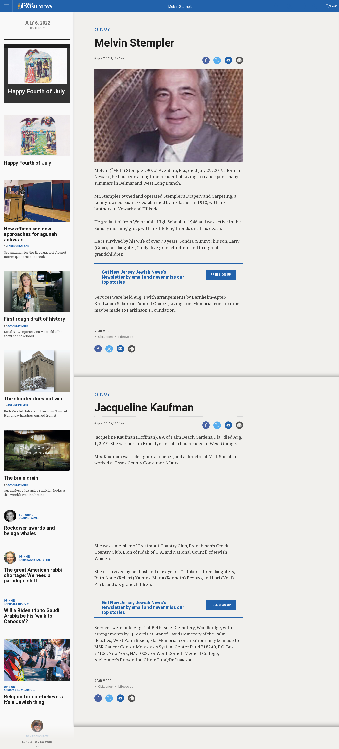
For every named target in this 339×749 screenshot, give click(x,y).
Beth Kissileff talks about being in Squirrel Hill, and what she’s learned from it (35, 413)
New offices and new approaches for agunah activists (30, 234)
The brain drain (21, 478)
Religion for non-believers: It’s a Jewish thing (34, 699)
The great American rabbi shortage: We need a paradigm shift (33, 575)
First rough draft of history (34, 319)
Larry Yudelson (18, 246)
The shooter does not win (33, 399)
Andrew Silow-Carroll (19, 690)
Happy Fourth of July (36, 91)
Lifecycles (125, 337)
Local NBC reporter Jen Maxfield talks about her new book (33, 333)
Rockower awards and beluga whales (29, 530)
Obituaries (105, 337)
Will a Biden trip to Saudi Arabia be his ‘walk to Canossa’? (31, 615)
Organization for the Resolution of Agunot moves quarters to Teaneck (35, 254)
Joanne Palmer (17, 325)
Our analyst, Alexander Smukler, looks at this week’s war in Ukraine (34, 492)
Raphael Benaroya (16, 603)
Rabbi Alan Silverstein (34, 559)
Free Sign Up (221, 274)
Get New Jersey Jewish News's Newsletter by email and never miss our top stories (143, 277)
